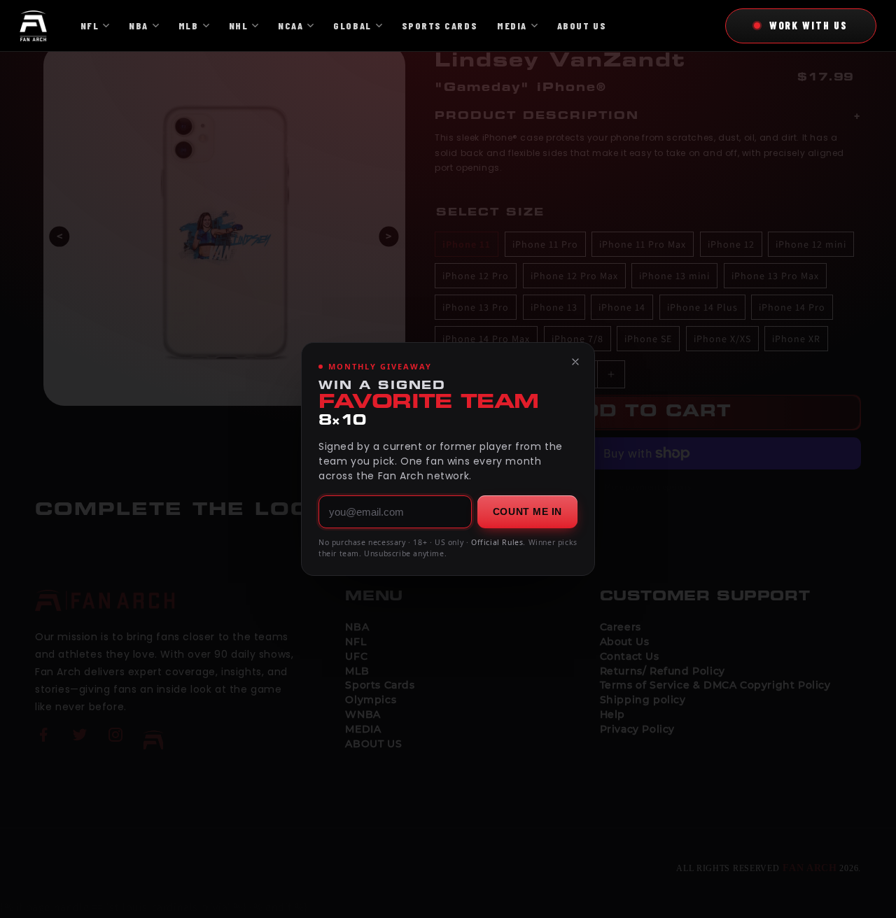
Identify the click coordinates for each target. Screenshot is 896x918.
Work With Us (808, 25)
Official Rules (497, 542)
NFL (89, 25)
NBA (138, 25)
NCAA (290, 25)
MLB (188, 25)
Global (352, 25)
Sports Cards (439, 25)
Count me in (527, 511)
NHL (238, 25)
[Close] (575, 362)
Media (512, 25)
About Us (581, 25)
